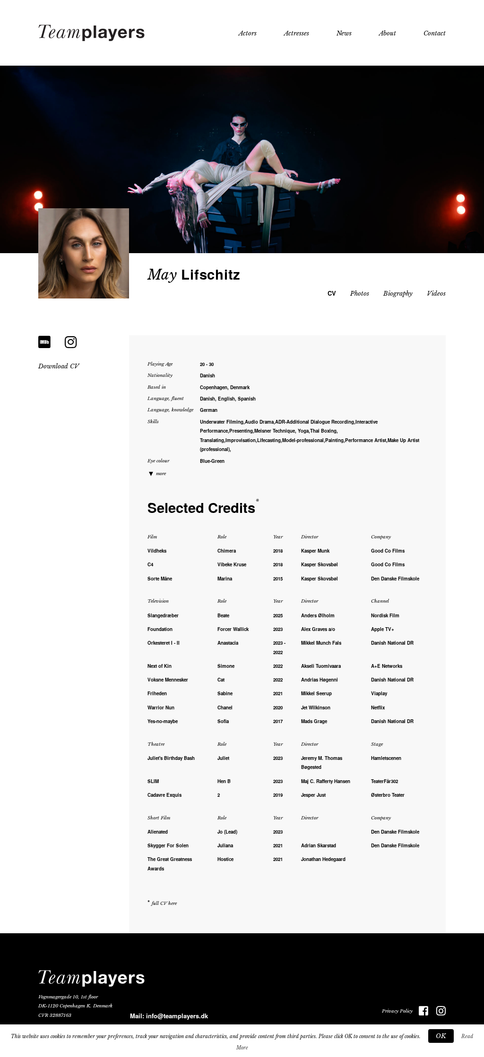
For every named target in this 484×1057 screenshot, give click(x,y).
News (344, 33)
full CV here (164, 903)
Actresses (296, 33)
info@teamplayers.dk (177, 1015)
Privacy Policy (397, 1011)
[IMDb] (44, 342)
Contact (435, 33)
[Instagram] (71, 342)
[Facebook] (420, 1011)
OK (441, 1036)
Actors (248, 33)
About (387, 33)
